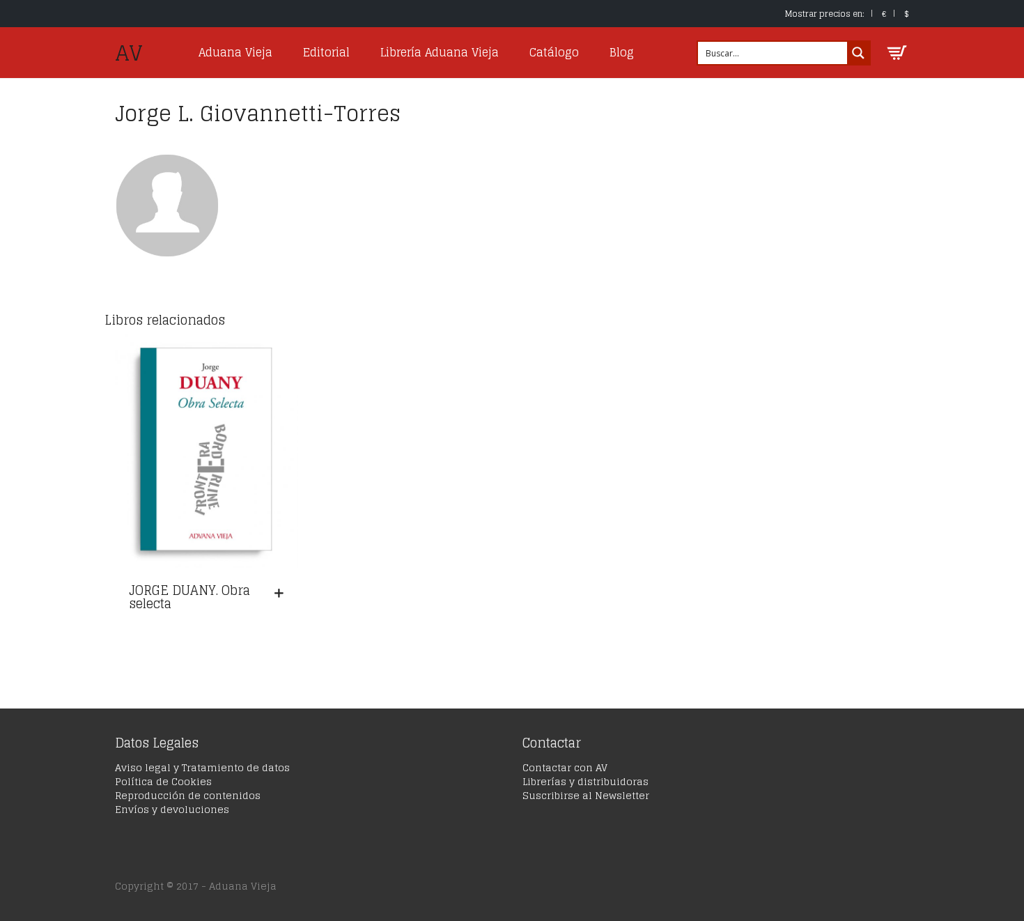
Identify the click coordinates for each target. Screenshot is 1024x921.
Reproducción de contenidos (188, 795)
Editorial (326, 52)
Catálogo (554, 52)
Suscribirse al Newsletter (585, 795)
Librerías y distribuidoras (585, 781)
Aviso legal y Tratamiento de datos (202, 767)
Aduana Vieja (235, 52)
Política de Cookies (163, 781)
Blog (622, 52)
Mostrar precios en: (824, 13)
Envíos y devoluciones (172, 809)
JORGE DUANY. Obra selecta (189, 597)
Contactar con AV (564, 767)
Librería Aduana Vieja (439, 52)
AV (129, 53)
